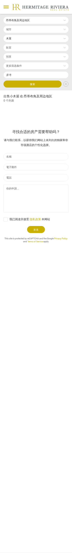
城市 (8, 29)
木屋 (8, 38)
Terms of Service (35, 241)
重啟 (66, 84)
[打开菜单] (6, 7)
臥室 (8, 47)
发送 (36, 229)
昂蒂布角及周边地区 (18, 20)
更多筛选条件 (14, 65)
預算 (8, 56)
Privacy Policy (60, 238)
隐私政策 (35, 219)
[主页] (40, 7)
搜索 (32, 84)
